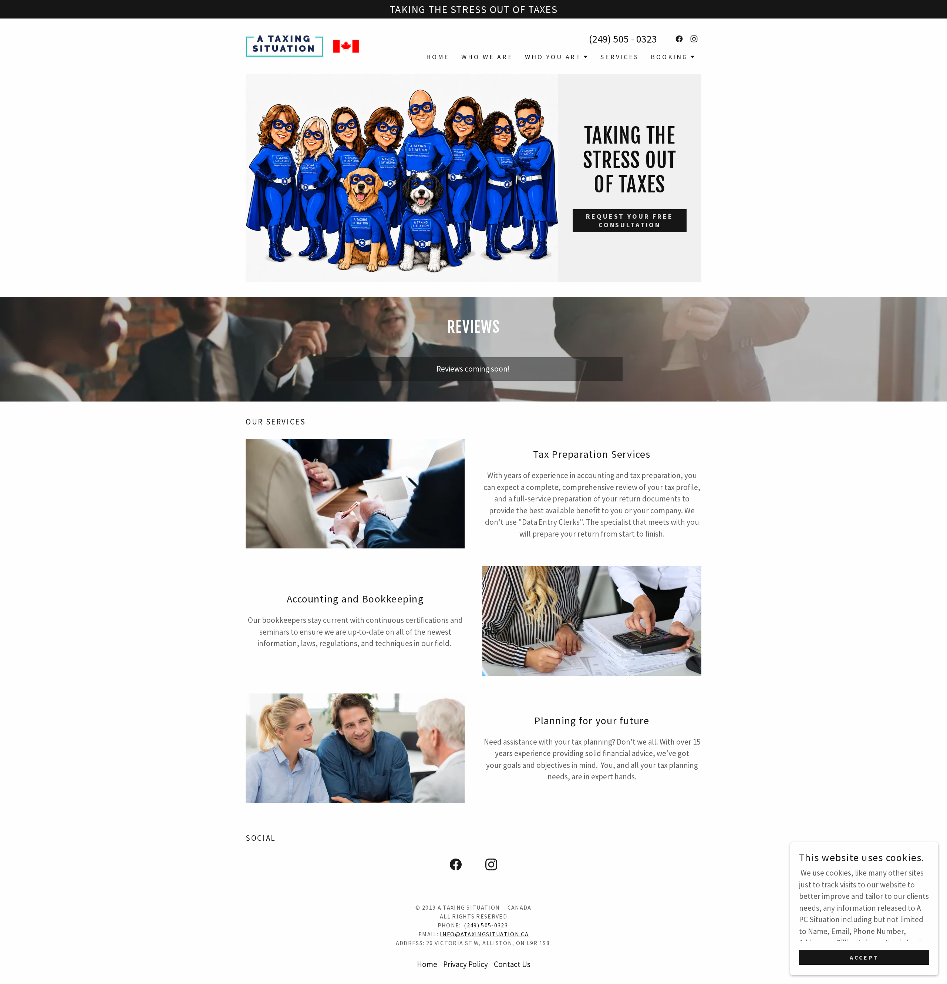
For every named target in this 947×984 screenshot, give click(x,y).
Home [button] (427, 964)
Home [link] (437, 57)
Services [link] (619, 57)
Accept (864, 957)
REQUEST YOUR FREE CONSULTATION (629, 220)
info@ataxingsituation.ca (484, 934)
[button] (557, 57)
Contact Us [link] (512, 964)
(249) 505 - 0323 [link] (623, 39)
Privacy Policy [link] (465, 964)
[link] (303, 45)
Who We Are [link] (487, 57)
